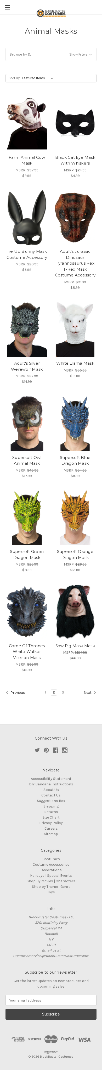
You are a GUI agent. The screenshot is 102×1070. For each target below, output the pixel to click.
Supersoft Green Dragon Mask (27, 554)
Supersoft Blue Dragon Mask (75, 460)
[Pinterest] (46, 750)
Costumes (51, 859)
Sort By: (14, 78)
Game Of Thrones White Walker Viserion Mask (27, 651)
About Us (51, 789)
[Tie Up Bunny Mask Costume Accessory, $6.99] (27, 217)
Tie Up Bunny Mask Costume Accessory (27, 254)
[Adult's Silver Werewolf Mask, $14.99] (27, 329)
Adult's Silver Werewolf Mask (27, 366)
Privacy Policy (51, 823)
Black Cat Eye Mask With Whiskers (75, 160)
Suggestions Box (51, 801)
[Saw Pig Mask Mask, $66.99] (75, 611)
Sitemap (51, 834)
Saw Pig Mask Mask (75, 645)
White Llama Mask (75, 363)
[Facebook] (55, 750)
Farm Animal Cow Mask (27, 160)
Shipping (51, 806)
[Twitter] (37, 750)
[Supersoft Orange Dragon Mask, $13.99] (75, 518)
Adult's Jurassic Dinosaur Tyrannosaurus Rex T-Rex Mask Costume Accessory (75, 263)
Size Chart (51, 817)
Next (88, 693)
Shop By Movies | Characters (51, 881)
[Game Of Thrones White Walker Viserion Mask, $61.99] (27, 611)
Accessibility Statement (51, 778)
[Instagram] (64, 750)
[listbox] (38, 78)
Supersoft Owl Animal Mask (26, 460)
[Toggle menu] (7, 7)
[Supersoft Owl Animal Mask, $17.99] (27, 423)
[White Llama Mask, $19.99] (75, 329)
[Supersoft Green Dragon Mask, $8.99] (27, 518)
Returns (51, 812)
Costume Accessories (51, 864)
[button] (51, 54)
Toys (51, 892)
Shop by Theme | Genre (51, 886)
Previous (17, 693)
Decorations (51, 870)
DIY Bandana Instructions (51, 784)
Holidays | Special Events (51, 875)
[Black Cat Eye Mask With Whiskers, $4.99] (75, 123)
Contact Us (51, 795)
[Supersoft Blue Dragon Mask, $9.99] (75, 423)
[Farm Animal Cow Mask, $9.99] (27, 123)
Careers (51, 828)
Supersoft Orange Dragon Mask (75, 554)
